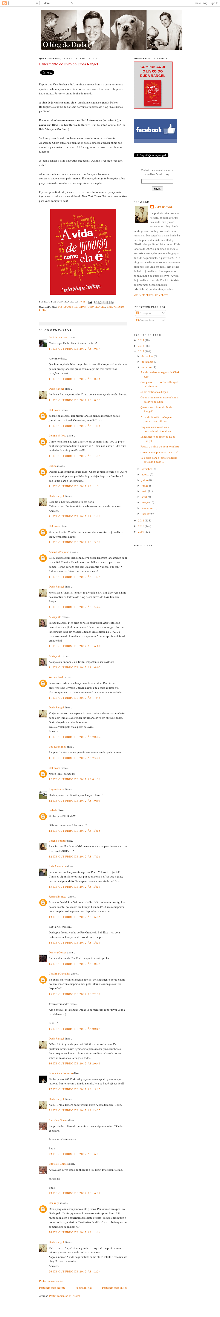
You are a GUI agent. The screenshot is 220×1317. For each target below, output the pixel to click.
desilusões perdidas (72, 306)
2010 (141, 526)
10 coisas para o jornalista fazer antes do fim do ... (159, 460)
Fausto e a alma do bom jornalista (160, 446)
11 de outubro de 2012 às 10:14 (75, 348)
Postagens (145, 313)
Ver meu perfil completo (151, 294)
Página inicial (84, 1287)
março (145, 502)
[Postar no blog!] (100, 302)
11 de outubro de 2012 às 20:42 (75, 737)
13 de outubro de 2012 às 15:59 (75, 886)
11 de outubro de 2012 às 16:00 (75, 646)
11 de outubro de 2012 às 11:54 (75, 486)
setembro (147, 469)
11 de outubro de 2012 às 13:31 (75, 542)
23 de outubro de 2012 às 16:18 (75, 1193)
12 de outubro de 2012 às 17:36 (75, 856)
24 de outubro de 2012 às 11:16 (75, 1232)
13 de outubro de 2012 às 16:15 (75, 917)
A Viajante (55, 617)
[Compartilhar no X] (104, 302)
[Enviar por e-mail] (96, 302)
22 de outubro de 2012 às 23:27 (75, 1110)
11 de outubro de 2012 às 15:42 (75, 607)
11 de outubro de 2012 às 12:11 (75, 516)
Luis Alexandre (58, 866)
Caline (53, 466)
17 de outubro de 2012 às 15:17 (75, 1089)
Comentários (146, 320)
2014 (141, 340)
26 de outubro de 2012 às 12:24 (75, 1271)
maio (145, 491)
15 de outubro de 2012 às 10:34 (75, 964)
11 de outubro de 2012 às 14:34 (75, 577)
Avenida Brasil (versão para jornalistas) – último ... (156, 419)
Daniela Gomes (57, 952)
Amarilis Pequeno (59, 552)
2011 (141, 520)
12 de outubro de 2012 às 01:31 (75, 779)
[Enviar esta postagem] (90, 301)
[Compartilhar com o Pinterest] (112, 302)
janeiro (146, 513)
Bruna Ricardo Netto (61, 1073)
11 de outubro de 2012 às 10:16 (75, 379)
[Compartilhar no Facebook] (108, 302)
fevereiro (147, 508)
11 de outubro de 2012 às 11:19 (75, 456)
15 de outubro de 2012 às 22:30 (75, 994)
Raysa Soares (56, 789)
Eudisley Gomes (58, 1120)
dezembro (148, 356)
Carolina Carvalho (59, 973)
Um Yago (54, 1203)
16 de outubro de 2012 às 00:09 (75, 1029)
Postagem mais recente (52, 1287)
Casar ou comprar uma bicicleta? (159, 452)
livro (43, 309)
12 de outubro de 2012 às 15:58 (75, 831)
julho (145, 480)
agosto (146, 474)
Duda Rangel (96, 306)
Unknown (54, 410)
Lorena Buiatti (57, 840)
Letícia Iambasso (58, 337)
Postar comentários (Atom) (64, 1296)
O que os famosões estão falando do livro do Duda (159, 399)
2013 (141, 346)
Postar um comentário (51, 1281)
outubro (146, 367)
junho (145, 485)
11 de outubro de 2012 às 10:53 (75, 400)
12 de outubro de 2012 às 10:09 (75, 800)
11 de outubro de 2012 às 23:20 (75, 758)
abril (145, 497)
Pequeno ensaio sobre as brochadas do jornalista (156, 429)
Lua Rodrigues (57, 746)
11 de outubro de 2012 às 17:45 (75, 698)
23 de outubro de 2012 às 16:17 (75, 1154)
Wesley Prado (56, 677)
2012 (141, 351)
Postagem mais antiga (114, 1287)
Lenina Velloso (57, 435)
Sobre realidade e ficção (154, 392)
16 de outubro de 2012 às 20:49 (75, 1063)
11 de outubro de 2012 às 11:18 (75, 426)
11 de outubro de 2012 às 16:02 (75, 667)
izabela (53, 810)
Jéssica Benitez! (58, 896)
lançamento (115, 306)
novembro (148, 362)
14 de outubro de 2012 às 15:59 (75, 942)
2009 (141, 532)
